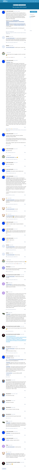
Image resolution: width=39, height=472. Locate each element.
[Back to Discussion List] (1, 1)
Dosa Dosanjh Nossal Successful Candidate (16, 359)
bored (8, 374)
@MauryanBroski (16, 20)
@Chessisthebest (21, 21)
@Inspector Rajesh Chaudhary (19, 25)
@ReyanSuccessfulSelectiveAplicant (12, 21)
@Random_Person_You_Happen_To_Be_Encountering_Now (15, 23)
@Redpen (7, 25)
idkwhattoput (9, 284)
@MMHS (7, 22)
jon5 (8, 464)
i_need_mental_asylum (11, 38)
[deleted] (8, 62)
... (7, 164)
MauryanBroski (9, 373)
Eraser (8, 440)
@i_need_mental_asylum (10, 47)
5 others (14, 128)
